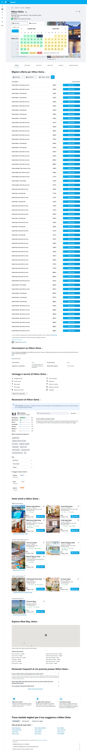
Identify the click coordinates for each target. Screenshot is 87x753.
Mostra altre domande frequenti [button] (35, 689)
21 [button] (21, 46)
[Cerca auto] (2, 12)
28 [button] (21, 49)
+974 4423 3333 (15, 17)
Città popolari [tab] (16, 721)
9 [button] (28, 39)
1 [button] (55, 36)
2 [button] (28, 36)
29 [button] (25, 49)
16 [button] (28, 42)
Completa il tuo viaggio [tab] (37, 721)
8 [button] (55, 39)
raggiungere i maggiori (24, 444)
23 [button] (28, 46)
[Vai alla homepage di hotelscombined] (10, 2)
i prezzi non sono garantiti (42, 740)
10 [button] (31, 39)
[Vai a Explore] (2, 17)
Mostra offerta (40, 516)
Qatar (16, 7)
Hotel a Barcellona (16, 728)
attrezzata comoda (25, 450)
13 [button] (41, 39)
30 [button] (28, 49)
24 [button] (31, 46)
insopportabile (15, 447)
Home (12, 7)
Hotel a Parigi (38, 733)
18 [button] (34, 42)
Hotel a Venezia (38, 730)
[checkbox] (18, 476)
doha (25, 453)
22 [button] (25, 46)
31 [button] (62, 49)
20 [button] (41, 42)
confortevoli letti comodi (17, 453)
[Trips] (2, 21)
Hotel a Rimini (61, 728)
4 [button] (34, 36)
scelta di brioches (16, 450)
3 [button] (31, 36)
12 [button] (38, 39)
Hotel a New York (61, 730)
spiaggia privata (15, 438)
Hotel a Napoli (38, 731)
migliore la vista (23, 447)
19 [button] (38, 42)
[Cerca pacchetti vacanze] (2, 15)
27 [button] (41, 46)
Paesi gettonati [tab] (25, 721)
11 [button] (34, 39)
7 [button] (21, 39)
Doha (21, 7)
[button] (2, 2)
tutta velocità (15, 444)
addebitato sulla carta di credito (19, 441)
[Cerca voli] (2, 6)
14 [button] (21, 42)
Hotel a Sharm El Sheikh (40, 728)
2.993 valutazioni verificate (24, 19)
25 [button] (34, 46)
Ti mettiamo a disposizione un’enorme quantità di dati (25, 746)
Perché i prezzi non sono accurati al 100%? (23, 749)
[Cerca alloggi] (2, 9)
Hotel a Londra (15, 733)
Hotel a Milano (61, 733)
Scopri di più (54, 335)
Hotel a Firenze (61, 731)
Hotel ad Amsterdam (16, 730)
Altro (13, 355)
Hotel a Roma (15, 731)
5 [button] (45, 39)
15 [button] (25, 42)
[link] (20, 533)
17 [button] (31, 42)
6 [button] (41, 36)
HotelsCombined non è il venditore (21, 744)
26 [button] (38, 46)
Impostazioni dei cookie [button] (17, 339)
